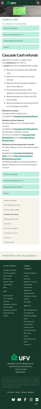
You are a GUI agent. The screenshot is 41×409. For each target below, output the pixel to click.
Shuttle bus (27, 290)
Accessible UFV (29, 313)
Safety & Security (8, 313)
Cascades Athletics (30, 330)
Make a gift (27, 333)
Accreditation (28, 324)
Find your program (9, 273)
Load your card (9, 242)
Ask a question (8, 295)
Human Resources (30, 339)
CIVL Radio (27, 302)
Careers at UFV (28, 327)
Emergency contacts (10, 304)
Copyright (10, 392)
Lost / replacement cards (12, 205)
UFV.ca (19, 3)
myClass (26, 299)
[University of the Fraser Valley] (20, 357)
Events (26, 336)
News (25, 341)
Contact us (7, 237)
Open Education (29, 321)
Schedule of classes (30, 296)
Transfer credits (8, 281)
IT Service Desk (8, 307)
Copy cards (7, 223)
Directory (6, 301)
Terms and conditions (11, 228)
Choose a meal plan (10, 200)
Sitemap (24, 392)
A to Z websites (8, 298)
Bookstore (27, 279)
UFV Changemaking (30, 310)
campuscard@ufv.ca (29, 255)
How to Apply (7, 276)
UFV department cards (11, 219)
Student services (29, 293)
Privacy (18, 392)
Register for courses (30, 281)
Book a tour (7, 279)
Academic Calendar (9, 270)
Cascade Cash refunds (20, 24)
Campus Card (9, 24)
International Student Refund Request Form (17, 157)
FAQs (5, 287)
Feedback (31, 392)
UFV (3, 24)
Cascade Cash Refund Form (26, 116)
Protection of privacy (10, 233)
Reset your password (10, 310)
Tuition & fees (7, 284)
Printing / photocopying (11, 209)
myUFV (5, 316)
